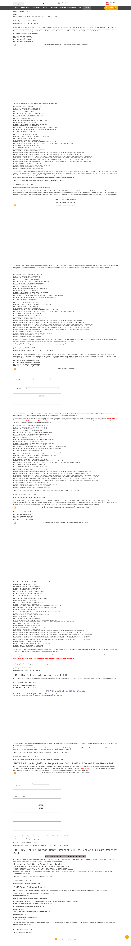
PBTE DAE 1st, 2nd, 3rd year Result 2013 (25, 23)
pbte (60, 180)
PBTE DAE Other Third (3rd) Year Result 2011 (26, 883)
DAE (47, 836)
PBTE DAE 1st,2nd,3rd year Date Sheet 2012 (26, 671)
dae (45, 180)
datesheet (49, 344)
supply (70, 490)
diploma (48, 180)
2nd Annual (26, 490)
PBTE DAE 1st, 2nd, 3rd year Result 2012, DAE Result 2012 (31, 497)
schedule (66, 344)
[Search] (43, 4)
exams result (54, 180)
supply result (76, 490)
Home (16, 11)
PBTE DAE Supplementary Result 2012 (60, 507)
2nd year (25, 180)
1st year (17, 180)
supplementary (64, 490)
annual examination (38, 180)
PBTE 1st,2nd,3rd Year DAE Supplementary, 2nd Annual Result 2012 (33, 350)
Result (63, 836)
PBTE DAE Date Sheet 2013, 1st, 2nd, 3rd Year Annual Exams (31, 187)
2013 (21, 180)
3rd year (30, 180)
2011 (16, 839)
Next (74, 939)
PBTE (34, 21)
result (62, 180)
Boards (22, 11)
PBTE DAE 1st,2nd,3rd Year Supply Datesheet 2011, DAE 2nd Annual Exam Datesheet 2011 (40, 845)
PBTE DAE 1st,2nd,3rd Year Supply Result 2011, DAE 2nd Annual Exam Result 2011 (38, 759)
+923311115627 (114, 4)
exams (58, 344)
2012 (21, 490)
